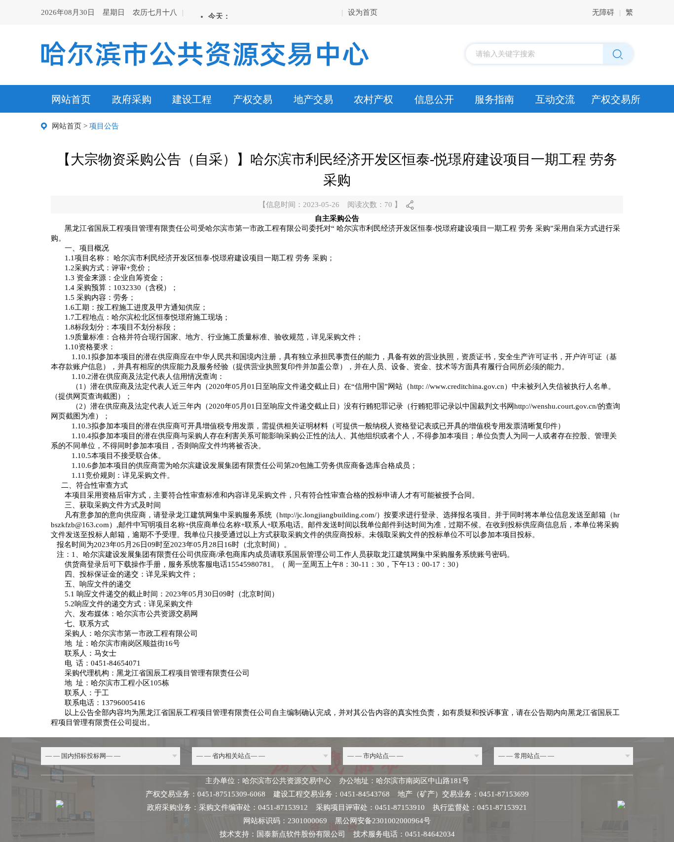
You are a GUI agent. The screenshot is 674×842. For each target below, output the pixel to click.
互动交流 (555, 99)
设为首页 (362, 12)
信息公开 (434, 99)
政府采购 (131, 99)
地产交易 (313, 99)
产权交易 (252, 99)
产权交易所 (615, 99)
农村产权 (373, 99)
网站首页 (71, 99)
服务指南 (494, 99)
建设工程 (192, 99)
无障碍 (603, 12)
